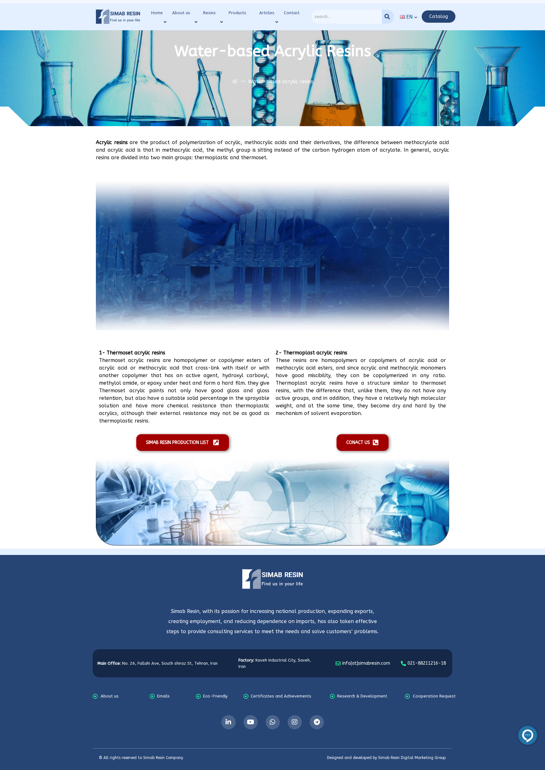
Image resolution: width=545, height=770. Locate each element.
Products (237, 12)
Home (157, 12)
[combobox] (346, 17)
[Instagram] (295, 722)
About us (181, 12)
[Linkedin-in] (228, 722)
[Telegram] (317, 722)
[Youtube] (250, 722)
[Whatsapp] (273, 722)
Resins (209, 12)
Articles (266, 12)
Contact (292, 12)
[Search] (388, 17)
